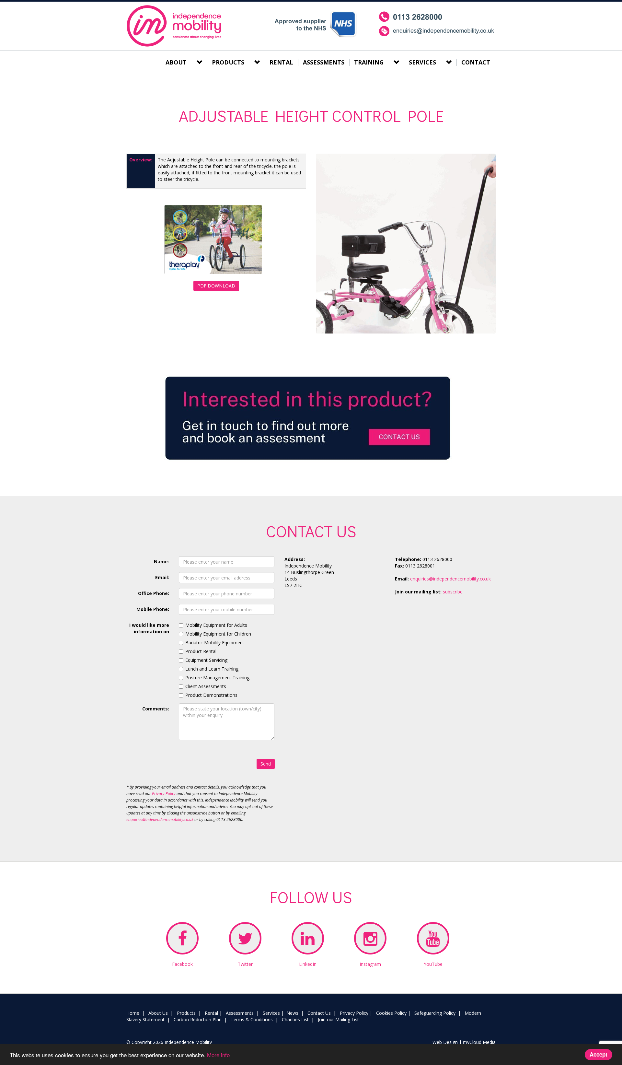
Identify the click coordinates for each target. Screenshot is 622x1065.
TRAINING (369, 62)
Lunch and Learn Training (211, 669)
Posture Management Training (217, 677)
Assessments (240, 1013)
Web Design (445, 1042)
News (292, 1013)
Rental (211, 1013)
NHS (315, 24)
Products (186, 1013)
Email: (162, 577)
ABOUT (176, 62)
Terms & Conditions (252, 1019)
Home (132, 1013)
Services (271, 1013)
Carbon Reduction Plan (198, 1019)
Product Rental (200, 651)
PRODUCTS (228, 62)
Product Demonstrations (211, 695)
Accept (598, 1054)
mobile (437, 24)
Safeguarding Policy (434, 1013)
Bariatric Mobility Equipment (214, 642)
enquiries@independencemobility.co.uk (159, 819)
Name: (161, 561)
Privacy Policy (164, 793)
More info (218, 1055)
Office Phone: (153, 593)
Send (265, 764)
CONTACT (475, 62)
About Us (158, 1013)
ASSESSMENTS (323, 62)
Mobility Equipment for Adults (216, 625)
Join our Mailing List (338, 1019)
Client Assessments (205, 686)
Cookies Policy (391, 1013)
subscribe (453, 592)
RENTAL (281, 62)
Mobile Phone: (152, 609)
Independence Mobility (174, 26)
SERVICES (422, 62)
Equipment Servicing (206, 660)
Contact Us (319, 1013)
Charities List (295, 1019)
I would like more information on (149, 628)
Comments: (155, 709)
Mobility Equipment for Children (218, 634)
